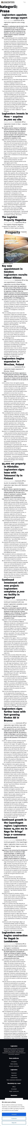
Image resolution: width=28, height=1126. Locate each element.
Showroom (14, 1073)
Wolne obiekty (14, 1064)
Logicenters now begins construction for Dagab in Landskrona (14, 937)
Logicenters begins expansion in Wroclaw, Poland (13, 361)
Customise (14, 1118)
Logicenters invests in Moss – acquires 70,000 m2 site (15, 116)
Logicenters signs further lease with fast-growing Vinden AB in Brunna (14, 714)
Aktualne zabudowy (14, 1066)
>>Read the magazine (7, 263)
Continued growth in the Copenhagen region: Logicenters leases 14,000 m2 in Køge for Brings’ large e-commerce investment (14, 828)
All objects (13, 1061)
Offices (14, 1086)
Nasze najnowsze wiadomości (14, 1080)
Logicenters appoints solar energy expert (14, 16)
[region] (14, 1113)
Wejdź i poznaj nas (14, 1091)
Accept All (14, 1114)
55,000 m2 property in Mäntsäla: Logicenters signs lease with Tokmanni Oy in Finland (14, 471)
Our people (14, 1089)
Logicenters (14, 1075)
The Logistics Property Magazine (14, 218)
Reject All (14, 1122)
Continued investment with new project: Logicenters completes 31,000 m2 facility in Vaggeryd (13, 588)
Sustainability (14, 1077)
